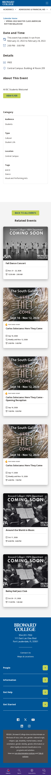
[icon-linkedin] (22, 726)
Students (9, 124)
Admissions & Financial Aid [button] (32, 9)
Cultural (8, 138)
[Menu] (47, 3)
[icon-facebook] (18, 719)
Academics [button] (8, 9)
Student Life (10, 142)
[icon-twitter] (25, 719)
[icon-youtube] (33, 719)
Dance (8, 174)
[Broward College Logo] (8, 3)
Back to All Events (25, 212)
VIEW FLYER (11, 95)
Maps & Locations (25, 656)
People (24, 667)
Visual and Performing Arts (16, 178)
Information (24, 680)
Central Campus (12, 156)
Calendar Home (10, 18)
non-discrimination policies (25, 753)
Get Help (24, 692)
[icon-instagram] (29, 726)
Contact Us (25, 652)
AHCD (7, 170)
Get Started (24, 704)
